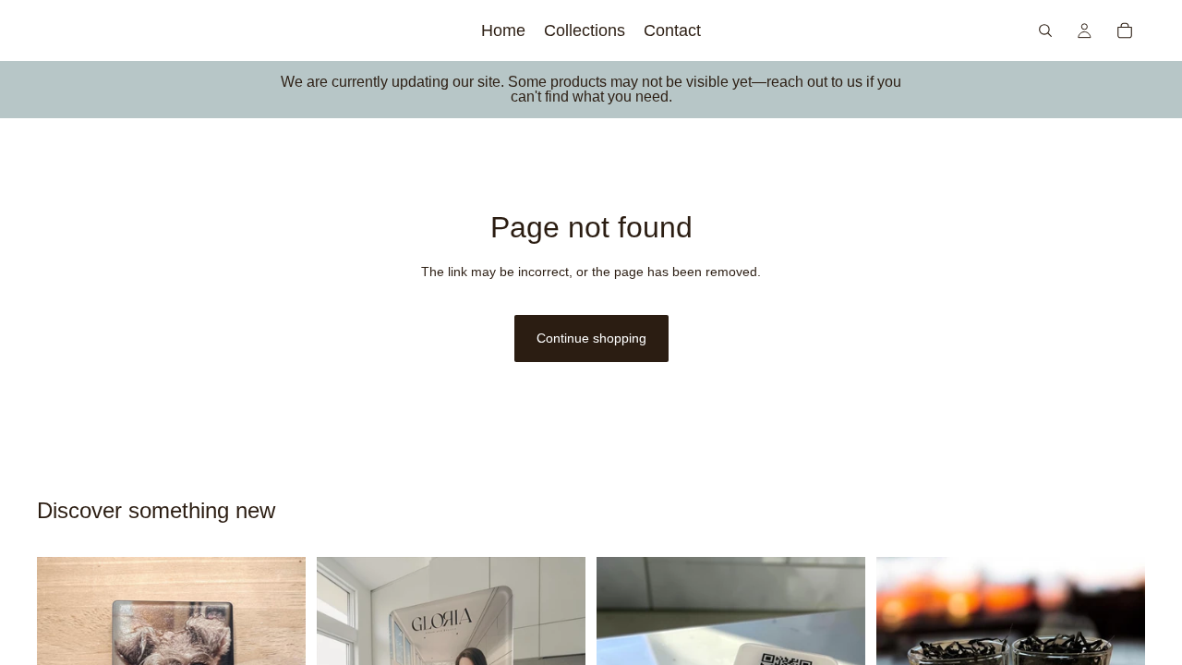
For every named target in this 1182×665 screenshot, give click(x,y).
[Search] (1045, 30)
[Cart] (1124, 30)
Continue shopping (591, 338)
